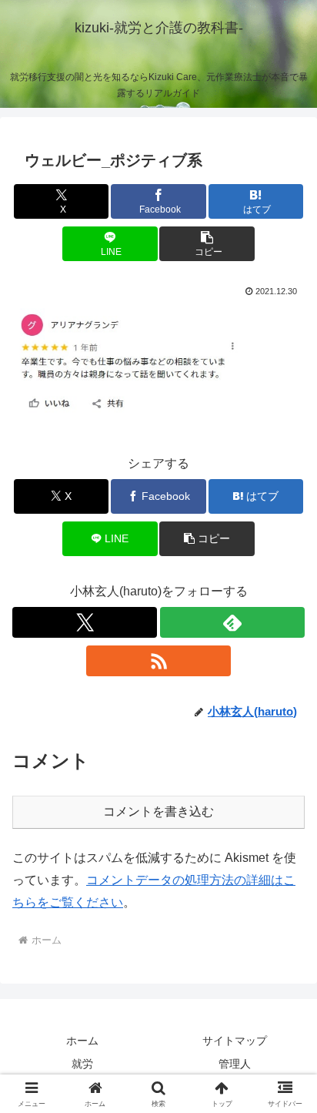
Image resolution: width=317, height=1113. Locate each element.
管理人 (235, 1064)
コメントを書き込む (158, 811)
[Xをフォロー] (84, 622)
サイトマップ (234, 1040)
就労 (82, 1064)
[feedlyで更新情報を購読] (232, 622)
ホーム (82, 1040)
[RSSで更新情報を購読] (158, 660)
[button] (207, 243)
